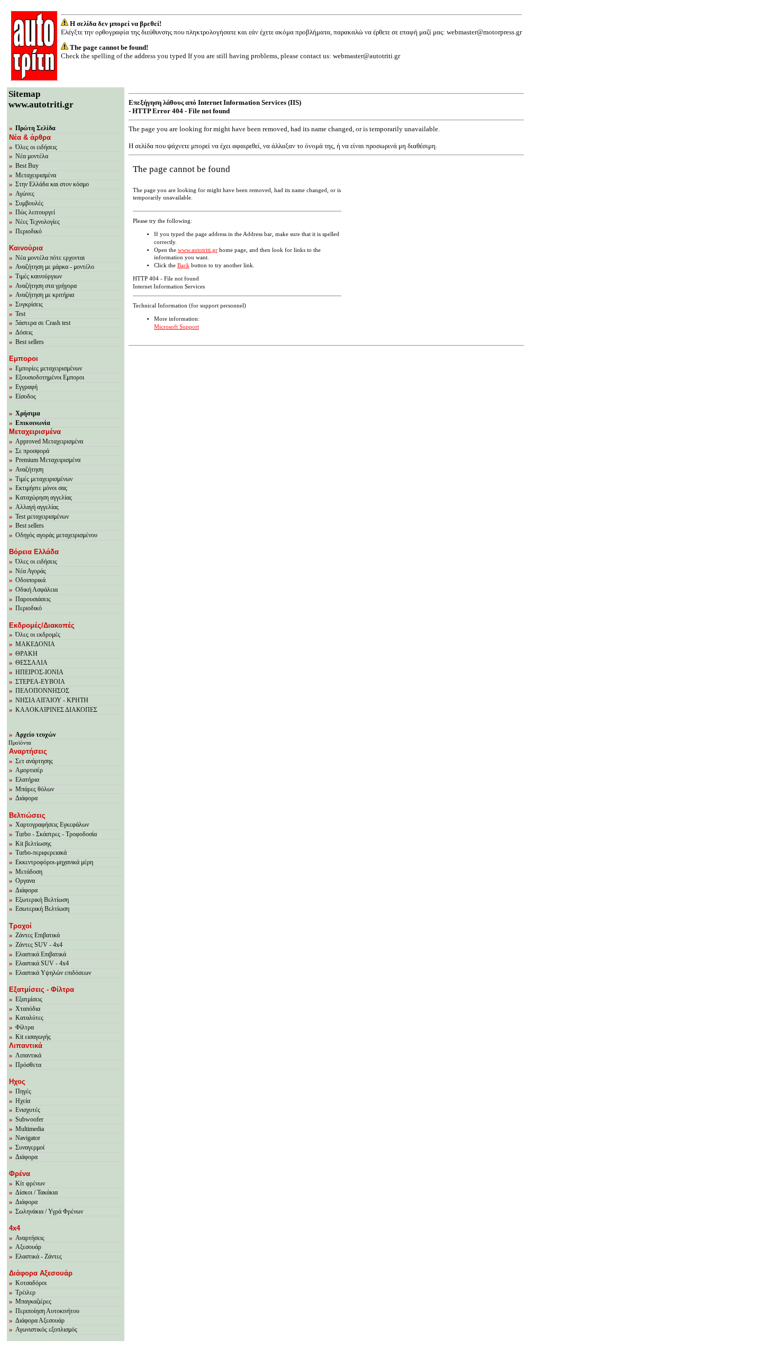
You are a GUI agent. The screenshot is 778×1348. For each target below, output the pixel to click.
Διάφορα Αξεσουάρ (40, 1320)
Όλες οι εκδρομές (37, 634)
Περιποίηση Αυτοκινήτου (47, 1311)
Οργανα (25, 880)
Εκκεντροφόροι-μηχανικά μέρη (54, 862)
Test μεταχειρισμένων (42, 516)
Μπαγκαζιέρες (33, 1301)
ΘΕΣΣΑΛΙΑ (31, 662)
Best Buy (27, 165)
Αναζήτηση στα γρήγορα (46, 285)
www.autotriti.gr (198, 250)
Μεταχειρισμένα (35, 175)
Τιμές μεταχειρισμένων (44, 479)
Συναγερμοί (29, 1147)
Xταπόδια (27, 1008)
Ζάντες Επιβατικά (37, 935)
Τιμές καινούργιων (38, 276)
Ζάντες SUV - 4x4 (38, 944)
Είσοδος (25, 396)
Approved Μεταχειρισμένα (49, 441)
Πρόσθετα (28, 1065)
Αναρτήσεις (29, 1238)
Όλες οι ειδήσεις (36, 147)
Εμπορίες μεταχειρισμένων (48, 368)
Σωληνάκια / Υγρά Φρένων (49, 1211)
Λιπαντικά (28, 1055)
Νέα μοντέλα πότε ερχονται (50, 257)
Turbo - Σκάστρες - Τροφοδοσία (56, 834)
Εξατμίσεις (28, 999)
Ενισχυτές (27, 1110)
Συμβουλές (29, 203)
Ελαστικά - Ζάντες (38, 1256)
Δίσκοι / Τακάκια (36, 1192)
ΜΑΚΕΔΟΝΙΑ (35, 644)
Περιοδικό (28, 231)
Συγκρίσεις (29, 304)
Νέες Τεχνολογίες (37, 221)
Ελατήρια (27, 779)
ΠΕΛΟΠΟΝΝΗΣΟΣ (42, 690)
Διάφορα (26, 798)
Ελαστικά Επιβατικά (40, 954)
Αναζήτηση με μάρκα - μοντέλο (54, 266)
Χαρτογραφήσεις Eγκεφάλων (52, 824)
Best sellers (29, 342)
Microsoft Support (176, 327)
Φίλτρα (24, 1027)
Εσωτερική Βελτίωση (42, 908)
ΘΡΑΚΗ (26, 653)
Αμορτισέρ (29, 770)
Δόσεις (24, 332)
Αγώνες (24, 193)
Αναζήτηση (29, 469)
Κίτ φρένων (30, 1183)
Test (20, 314)
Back (183, 265)
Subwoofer (29, 1119)
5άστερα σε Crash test (42, 323)
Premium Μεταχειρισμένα (47, 460)
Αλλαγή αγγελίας (37, 507)
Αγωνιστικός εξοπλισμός (46, 1329)
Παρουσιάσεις (33, 599)
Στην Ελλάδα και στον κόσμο (52, 184)
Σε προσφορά (32, 451)
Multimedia (29, 1129)
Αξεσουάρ (28, 1247)
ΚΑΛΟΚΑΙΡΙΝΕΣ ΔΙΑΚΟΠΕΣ (56, 709)
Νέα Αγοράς (30, 571)
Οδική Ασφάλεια (36, 589)
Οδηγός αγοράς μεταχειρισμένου (56, 535)
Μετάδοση (28, 871)
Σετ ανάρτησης (34, 761)
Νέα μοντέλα (31, 156)
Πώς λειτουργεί (35, 212)
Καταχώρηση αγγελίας (43, 497)
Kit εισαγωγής (33, 1037)
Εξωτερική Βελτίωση (42, 899)
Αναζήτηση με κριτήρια (44, 294)
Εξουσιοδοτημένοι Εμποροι (49, 377)
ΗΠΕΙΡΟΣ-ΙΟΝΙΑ (39, 672)
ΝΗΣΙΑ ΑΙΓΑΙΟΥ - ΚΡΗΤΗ (51, 700)
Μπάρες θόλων (34, 789)
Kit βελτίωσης (33, 843)
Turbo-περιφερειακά (41, 852)
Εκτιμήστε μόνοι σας (41, 488)
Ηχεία (22, 1101)
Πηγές (23, 1091)
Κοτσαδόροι (31, 1283)
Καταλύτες (29, 1017)
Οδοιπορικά (30, 580)
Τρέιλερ (25, 1292)
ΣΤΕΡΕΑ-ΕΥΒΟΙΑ (40, 681)
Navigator (27, 1138)
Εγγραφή (26, 387)
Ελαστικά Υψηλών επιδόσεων (53, 972)
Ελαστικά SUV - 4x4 (42, 963)
